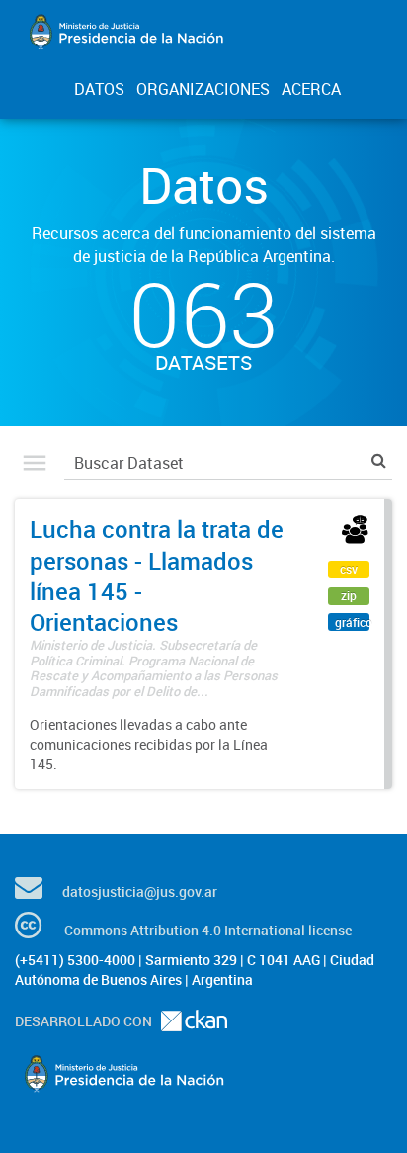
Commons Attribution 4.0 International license (208, 930)
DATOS (99, 89)
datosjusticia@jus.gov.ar (139, 891)
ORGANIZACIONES (203, 89)
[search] (379, 460)
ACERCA (311, 89)
